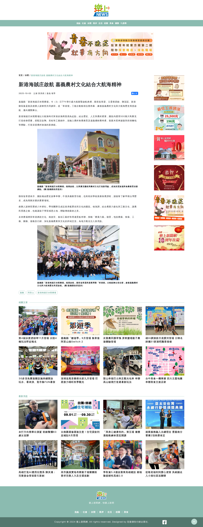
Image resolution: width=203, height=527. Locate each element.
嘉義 (22, 292)
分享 (135, 93)
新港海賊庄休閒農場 (47, 292)
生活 (100, 23)
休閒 (89, 23)
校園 (106, 23)
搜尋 (125, 23)
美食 (111, 23)
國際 (117, 23)
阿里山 (31, 292)
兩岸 (95, 23)
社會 (84, 23)
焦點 (78, 23)
